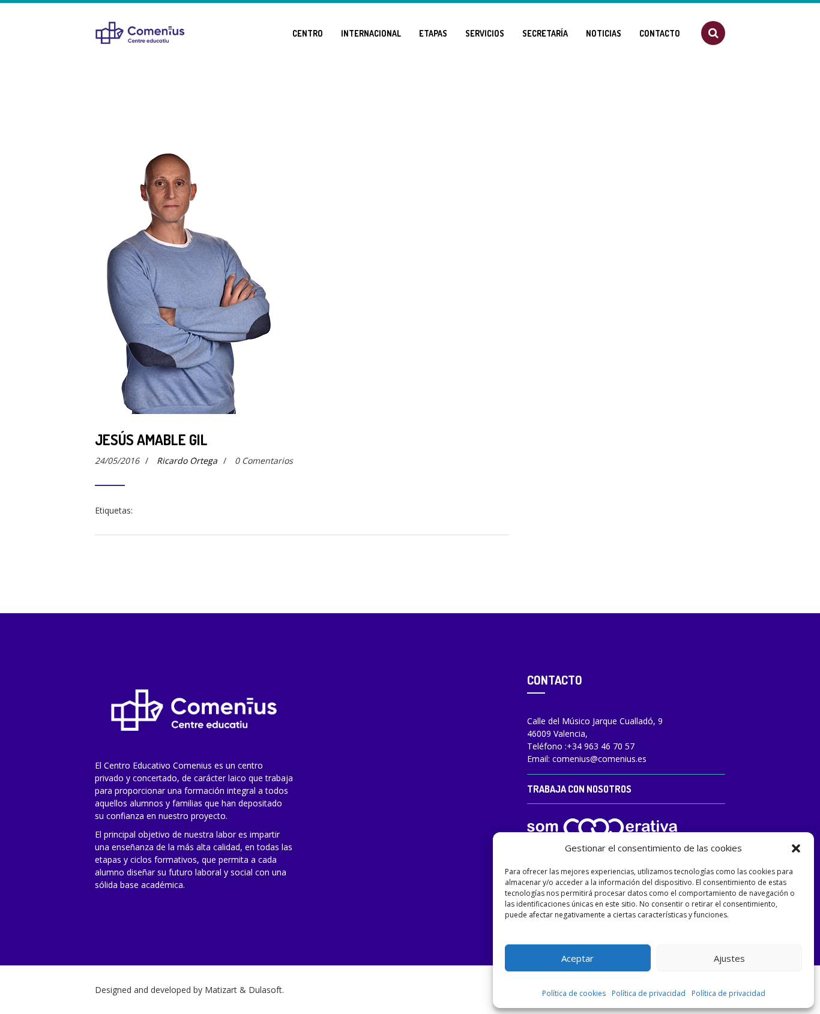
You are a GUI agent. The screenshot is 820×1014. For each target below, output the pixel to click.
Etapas (433, 33)
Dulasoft (265, 989)
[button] (796, 848)
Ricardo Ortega (187, 460)
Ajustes (729, 958)
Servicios (484, 33)
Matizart (221, 989)
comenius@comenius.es (599, 758)
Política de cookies (574, 993)
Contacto (659, 33)
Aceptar (577, 958)
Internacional (371, 33)
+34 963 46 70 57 (601, 746)
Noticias (603, 33)
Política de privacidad (649, 993)
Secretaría (545, 33)
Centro (307, 33)
